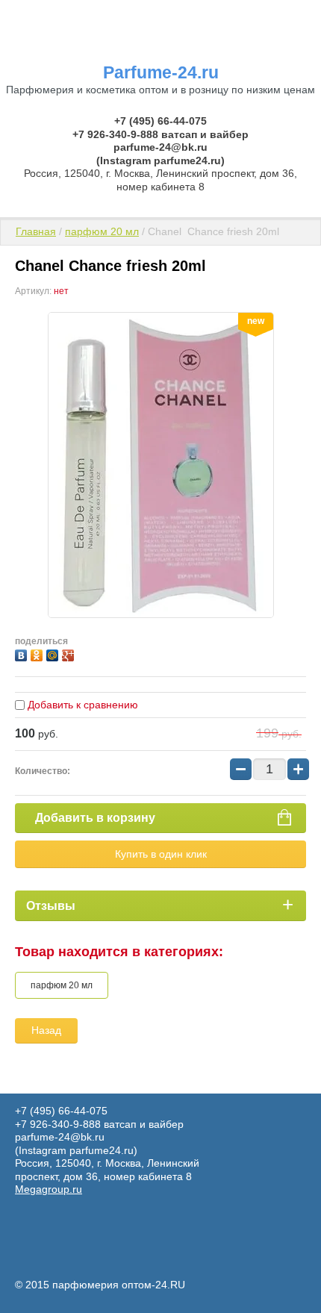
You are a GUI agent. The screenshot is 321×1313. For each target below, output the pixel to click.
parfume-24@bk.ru (160, 147)
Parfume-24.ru (161, 72)
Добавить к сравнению (81, 705)
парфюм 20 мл (102, 231)
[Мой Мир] (54, 653)
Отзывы (50, 905)
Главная (36, 231)
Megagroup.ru (48, 1189)
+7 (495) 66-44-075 (160, 121)
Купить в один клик (161, 854)
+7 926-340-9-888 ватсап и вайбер (160, 134)
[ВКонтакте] (23, 653)
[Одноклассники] (38, 653)
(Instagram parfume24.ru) (160, 160)
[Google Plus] (70, 653)
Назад (46, 1030)
